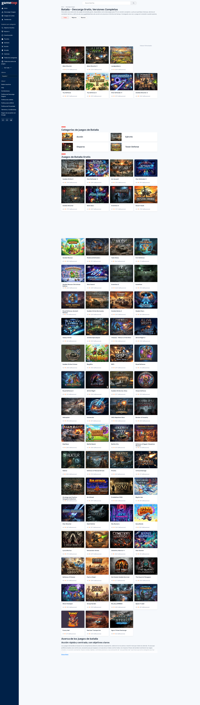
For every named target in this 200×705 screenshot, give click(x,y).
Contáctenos (5, 91)
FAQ (2, 87)
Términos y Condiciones (8, 109)
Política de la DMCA (7, 103)
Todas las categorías (10, 57)
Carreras (6, 54)
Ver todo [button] (6, 68)
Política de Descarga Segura (7, 95)
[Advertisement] (108, 32)
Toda (65, 17)
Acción (6, 46)
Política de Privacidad (8, 106)
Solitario (6, 42)
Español (4, 76)
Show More (64, 654)
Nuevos (83, 17)
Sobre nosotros (6, 84)
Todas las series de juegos (8, 63)
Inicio (5, 8)
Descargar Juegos (10, 12)
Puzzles (6, 39)
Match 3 (6, 31)
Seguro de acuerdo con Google (8, 114)
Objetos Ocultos (9, 28)
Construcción (8, 35)
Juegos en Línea (9, 16)
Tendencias (7, 19)
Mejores (74, 17)
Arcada (6, 50)
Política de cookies (7, 99)
